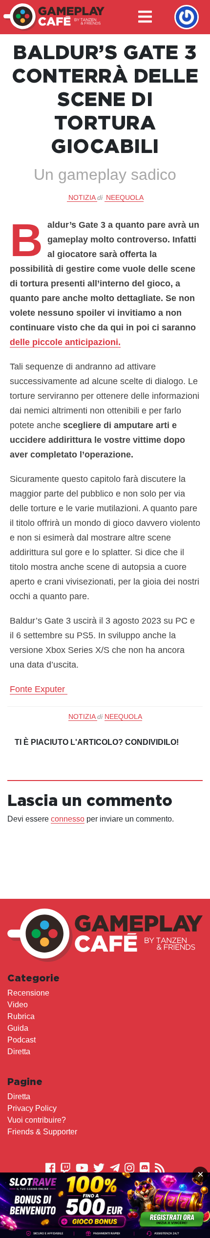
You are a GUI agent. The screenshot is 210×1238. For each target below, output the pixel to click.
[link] (105, 1205)
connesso (67, 819)
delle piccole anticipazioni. (65, 342)
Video (17, 1004)
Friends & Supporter (42, 1132)
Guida (17, 1028)
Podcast (21, 1040)
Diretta (18, 1051)
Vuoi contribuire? (36, 1120)
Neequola (125, 197)
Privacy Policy (32, 1108)
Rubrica (21, 1016)
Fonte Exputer (38, 689)
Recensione (28, 993)
